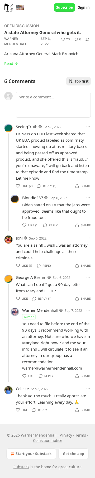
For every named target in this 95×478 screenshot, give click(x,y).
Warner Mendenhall (15, 41)
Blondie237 (32, 197)
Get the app (73, 453)
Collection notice (47, 440)
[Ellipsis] (88, 126)
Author (29, 317)
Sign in (84, 7)
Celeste (22, 388)
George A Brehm (31, 277)
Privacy (66, 435)
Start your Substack (34, 453)
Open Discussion (21, 25)
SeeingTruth (26, 126)
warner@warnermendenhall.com (52, 368)
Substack (21, 466)
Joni (19, 238)
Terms (80, 435)
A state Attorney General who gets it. (42, 32)
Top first (82, 81)
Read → (11, 63)
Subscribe (64, 7)
